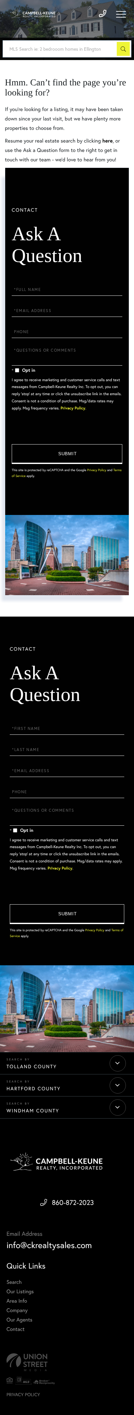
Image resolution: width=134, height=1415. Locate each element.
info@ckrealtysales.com (49, 1245)
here (107, 140)
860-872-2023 (73, 1202)
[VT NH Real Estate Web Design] (67, 1362)
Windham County (33, 1111)
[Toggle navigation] (121, 14)
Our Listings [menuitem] (20, 1291)
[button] (123, 49)
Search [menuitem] (14, 1282)
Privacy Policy (72, 408)
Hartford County (33, 1088)
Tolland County (32, 1066)
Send (67, 454)
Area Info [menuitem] (17, 1300)
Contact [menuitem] (15, 1329)
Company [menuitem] (17, 1310)
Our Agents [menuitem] (20, 1319)
